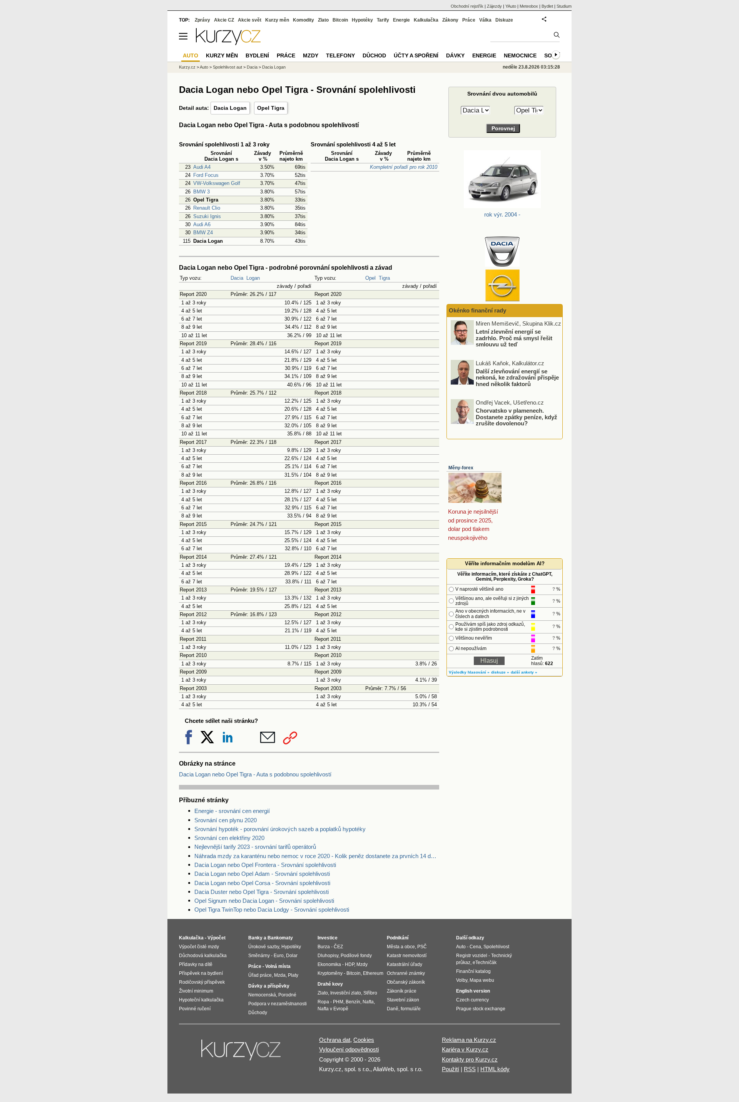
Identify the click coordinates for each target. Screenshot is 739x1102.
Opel (370, 278)
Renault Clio (206, 208)
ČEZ (338, 946)
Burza (324, 946)
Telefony (340, 55)
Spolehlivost (496, 946)
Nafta (368, 1002)
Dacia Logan (230, 108)
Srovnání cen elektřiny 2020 (229, 838)
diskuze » (500, 672)
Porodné (287, 995)
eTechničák (485, 962)
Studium (564, 6)
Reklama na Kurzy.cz (469, 1039)
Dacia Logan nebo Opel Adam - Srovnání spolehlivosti (262, 873)
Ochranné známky (406, 973)
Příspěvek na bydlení (201, 973)
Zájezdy (494, 6)
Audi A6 (202, 224)
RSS (470, 1069)
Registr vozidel (471, 955)
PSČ (422, 946)
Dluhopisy (328, 955)
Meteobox (529, 6)
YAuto (510, 6)
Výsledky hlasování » (469, 672)
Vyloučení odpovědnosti (349, 1049)
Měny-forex (460, 467)
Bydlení (257, 55)
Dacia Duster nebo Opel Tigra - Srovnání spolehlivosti (261, 892)
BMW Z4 (203, 232)
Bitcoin (340, 20)
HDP (349, 964)
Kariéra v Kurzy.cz (465, 1049)
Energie (401, 20)
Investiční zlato (345, 993)
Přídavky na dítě (195, 964)
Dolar (292, 955)
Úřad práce (260, 975)
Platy (293, 975)
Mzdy (310, 55)
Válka (485, 20)
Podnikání (397, 938)
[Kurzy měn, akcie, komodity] (241, 1053)
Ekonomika (329, 964)
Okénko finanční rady (477, 310)
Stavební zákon (403, 1000)
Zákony (450, 20)
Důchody (257, 1012)
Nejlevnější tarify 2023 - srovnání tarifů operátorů (255, 846)
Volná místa (278, 966)
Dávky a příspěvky (268, 986)
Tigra (384, 278)
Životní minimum (196, 991)
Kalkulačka (426, 20)
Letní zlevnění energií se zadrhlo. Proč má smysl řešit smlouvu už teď (514, 338)
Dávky (455, 55)
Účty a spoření (416, 55)
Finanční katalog (473, 971)
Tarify (383, 20)
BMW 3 (201, 192)
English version (473, 991)
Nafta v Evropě (333, 1008)
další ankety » (524, 672)
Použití (450, 1069)
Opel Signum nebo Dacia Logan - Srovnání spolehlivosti (264, 900)
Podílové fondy (356, 955)
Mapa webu (482, 980)
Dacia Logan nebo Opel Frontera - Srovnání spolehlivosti (265, 865)
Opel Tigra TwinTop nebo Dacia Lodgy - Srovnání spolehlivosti (271, 909)
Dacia (237, 278)
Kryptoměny (330, 973)
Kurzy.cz (187, 67)
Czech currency (472, 1000)
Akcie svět (249, 20)
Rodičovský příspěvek (202, 982)
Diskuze (504, 20)
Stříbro (370, 993)
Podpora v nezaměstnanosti (277, 1003)
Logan (253, 278)
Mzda (280, 975)
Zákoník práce (401, 991)
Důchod (374, 55)
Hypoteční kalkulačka (201, 1000)
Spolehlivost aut (227, 67)
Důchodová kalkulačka (203, 955)
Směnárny (259, 955)
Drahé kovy (330, 984)
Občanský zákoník (406, 982)
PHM (338, 1002)
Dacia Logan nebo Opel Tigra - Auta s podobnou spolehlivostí (255, 774)
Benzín (353, 1002)
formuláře (411, 1008)
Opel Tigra (270, 108)
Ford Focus (206, 175)
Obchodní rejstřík (467, 6)
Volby (461, 980)
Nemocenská (262, 995)
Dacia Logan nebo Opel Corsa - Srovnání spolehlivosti (262, 883)
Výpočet (216, 938)
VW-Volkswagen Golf (216, 183)
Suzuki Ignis (207, 216)
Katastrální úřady (404, 964)
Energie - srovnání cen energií (232, 811)
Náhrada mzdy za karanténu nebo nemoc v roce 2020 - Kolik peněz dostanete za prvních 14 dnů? (316, 856)
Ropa (323, 1002)
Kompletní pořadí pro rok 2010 (403, 167)
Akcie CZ (224, 20)
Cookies (363, 1039)
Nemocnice (520, 55)
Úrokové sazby (263, 946)
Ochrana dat (334, 1039)
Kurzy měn (277, 20)
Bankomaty (280, 938)
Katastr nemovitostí (406, 955)
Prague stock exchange (480, 1008)
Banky (255, 938)
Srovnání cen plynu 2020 (225, 820)
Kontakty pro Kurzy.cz (470, 1059)
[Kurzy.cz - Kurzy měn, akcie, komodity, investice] (228, 43)
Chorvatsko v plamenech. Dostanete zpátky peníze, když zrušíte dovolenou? (516, 417)
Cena (475, 946)
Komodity (303, 20)
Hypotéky (362, 20)
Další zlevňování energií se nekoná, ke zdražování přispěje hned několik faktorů (517, 377)
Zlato (323, 20)
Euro (279, 955)
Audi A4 (202, 167)
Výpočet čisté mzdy (199, 946)
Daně (392, 1008)
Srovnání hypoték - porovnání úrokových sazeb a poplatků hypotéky (280, 829)
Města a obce (401, 946)
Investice (328, 938)
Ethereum (373, 973)
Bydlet (547, 6)
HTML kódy (495, 1069)
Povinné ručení (195, 1008)
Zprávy (202, 20)
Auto (204, 67)
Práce (468, 20)
